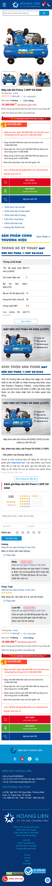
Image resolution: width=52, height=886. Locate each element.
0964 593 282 (38, 798)
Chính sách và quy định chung (26, 827)
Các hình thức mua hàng (26, 846)
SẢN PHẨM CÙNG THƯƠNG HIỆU (16, 237)
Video (27, 861)
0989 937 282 (12, 798)
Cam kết (26, 840)
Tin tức (27, 855)
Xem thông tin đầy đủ (26, 479)
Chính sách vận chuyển (14, 207)
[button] (48, 78)
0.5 (27, 306)
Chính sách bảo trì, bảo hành (17, 211)
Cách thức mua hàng (13, 219)
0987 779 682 (25, 798)
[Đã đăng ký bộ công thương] (35, 874)
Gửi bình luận (11, 538)
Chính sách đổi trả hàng (15, 215)
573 (27, 268)
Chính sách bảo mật (13, 223)
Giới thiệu (27, 864)
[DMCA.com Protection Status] (15, 874)
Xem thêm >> (44, 236)
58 (27, 299)
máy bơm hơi (18, 462)
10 (27, 293)
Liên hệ (27, 858)
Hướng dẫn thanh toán (14, 227)
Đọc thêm (26, 321)
